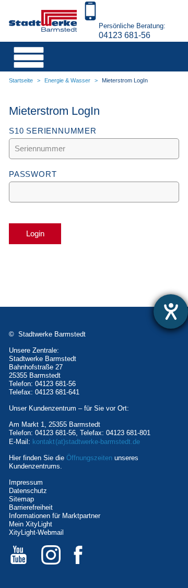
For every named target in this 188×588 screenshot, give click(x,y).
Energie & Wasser (67, 80)
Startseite (21, 80)
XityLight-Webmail (36, 532)
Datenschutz (28, 491)
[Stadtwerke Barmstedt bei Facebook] (83, 555)
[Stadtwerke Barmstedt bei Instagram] (51, 555)
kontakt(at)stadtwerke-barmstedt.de (86, 442)
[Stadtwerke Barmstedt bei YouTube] (18, 555)
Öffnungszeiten (89, 458)
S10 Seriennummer (53, 130)
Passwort (32, 174)
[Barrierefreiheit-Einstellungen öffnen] (171, 311)
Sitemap (21, 499)
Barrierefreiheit (31, 507)
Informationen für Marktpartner (54, 516)
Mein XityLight (30, 524)
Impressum (26, 482)
